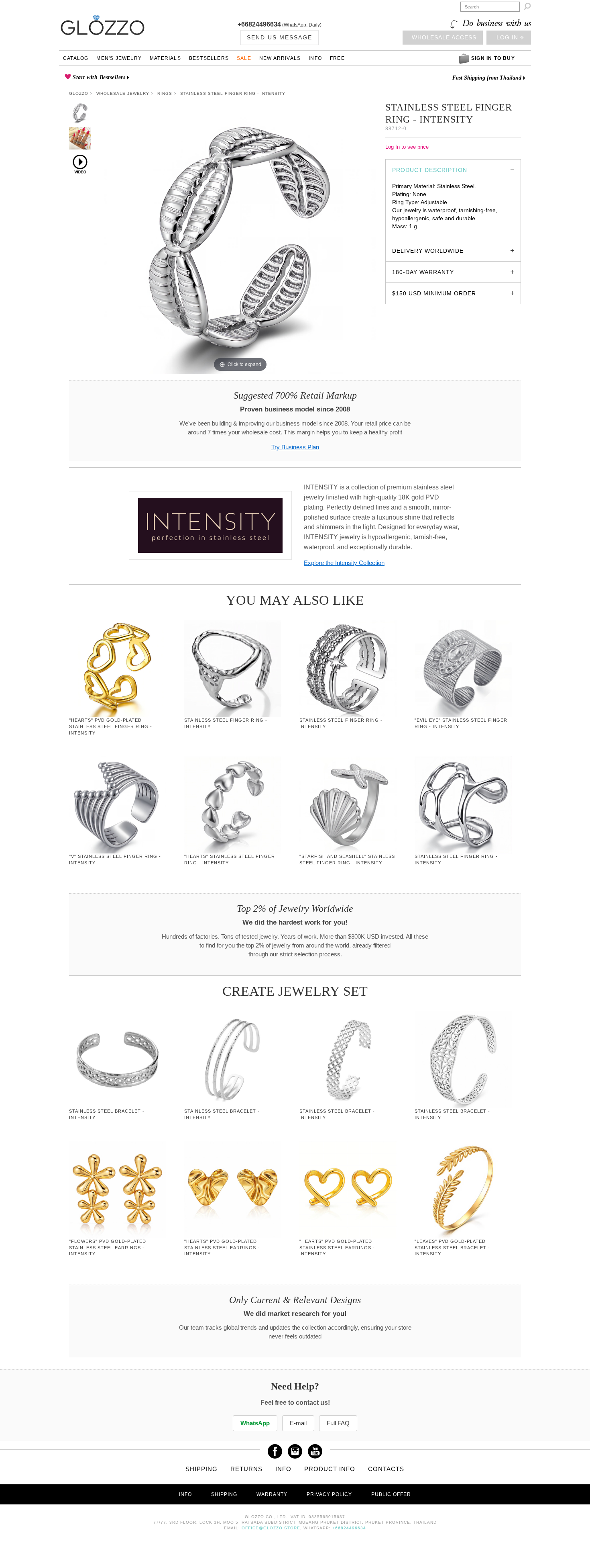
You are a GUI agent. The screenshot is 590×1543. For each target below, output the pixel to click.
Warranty (271, 1494)
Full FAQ (338, 1423)
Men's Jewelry (119, 58)
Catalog (75, 58)
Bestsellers (209, 58)
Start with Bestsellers (98, 77)
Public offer (391, 1494)
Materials (165, 58)
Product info (329, 1468)
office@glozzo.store (271, 1528)
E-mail (298, 1423)
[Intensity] (210, 525)
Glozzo (78, 93)
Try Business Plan (295, 447)
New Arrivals (280, 58)
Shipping (201, 1468)
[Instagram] (295, 1448)
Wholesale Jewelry (122, 93)
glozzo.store (407, 234)
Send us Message (279, 37)
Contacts (386, 1468)
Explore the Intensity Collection (344, 562)
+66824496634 (259, 24)
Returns (246, 1468)
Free (337, 58)
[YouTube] (315, 1448)
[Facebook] (275, 1448)
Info (315, 58)
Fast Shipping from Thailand (486, 78)
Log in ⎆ (510, 37)
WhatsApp (255, 1423)
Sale (244, 58)
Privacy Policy (329, 1494)
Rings (164, 93)
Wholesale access (444, 37)
